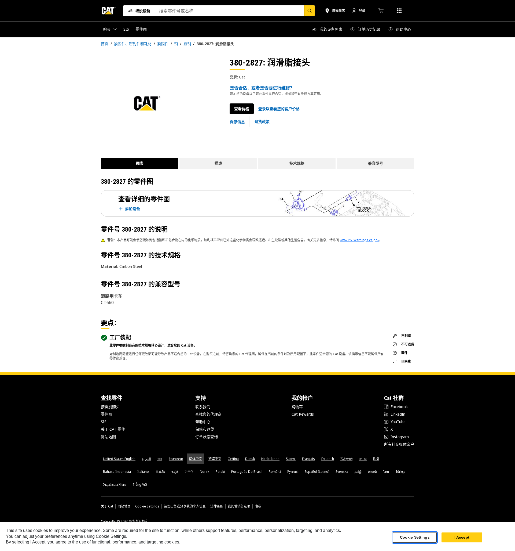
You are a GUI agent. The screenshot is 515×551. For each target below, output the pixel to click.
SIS (103, 421)
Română (275, 471)
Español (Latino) (317, 471)
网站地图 (108, 436)
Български (176, 458)
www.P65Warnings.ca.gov (359, 240)
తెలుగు (372, 471)
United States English (119, 458)
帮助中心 (202, 421)
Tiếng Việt (140, 484)
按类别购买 (110, 406)
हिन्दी (376, 458)
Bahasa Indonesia (117, 471)
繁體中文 (214, 458)
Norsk (204, 471)
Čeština (233, 458)
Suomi (291, 458)
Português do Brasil (246, 471)
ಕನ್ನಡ (174, 471)
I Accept (461, 537)
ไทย (386, 471)
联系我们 (202, 406)
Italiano (143, 471)
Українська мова (114, 484)
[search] (309, 10)
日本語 (160, 471)
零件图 (106, 414)
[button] (279, 108)
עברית (363, 458)
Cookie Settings (147, 506)
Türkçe (400, 471)
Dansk (250, 458)
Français (308, 458)
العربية (146, 458)
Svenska (342, 471)
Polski (220, 471)
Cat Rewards (303, 414)
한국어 (189, 471)
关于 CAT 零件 (113, 429)
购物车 (297, 406)
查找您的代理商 (208, 414)
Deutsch (327, 458)
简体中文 (195, 458)
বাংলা (159, 458)
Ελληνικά (346, 458)
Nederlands (270, 458)
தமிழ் (358, 471)
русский (292, 471)
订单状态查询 (206, 436)
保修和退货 (204, 429)
